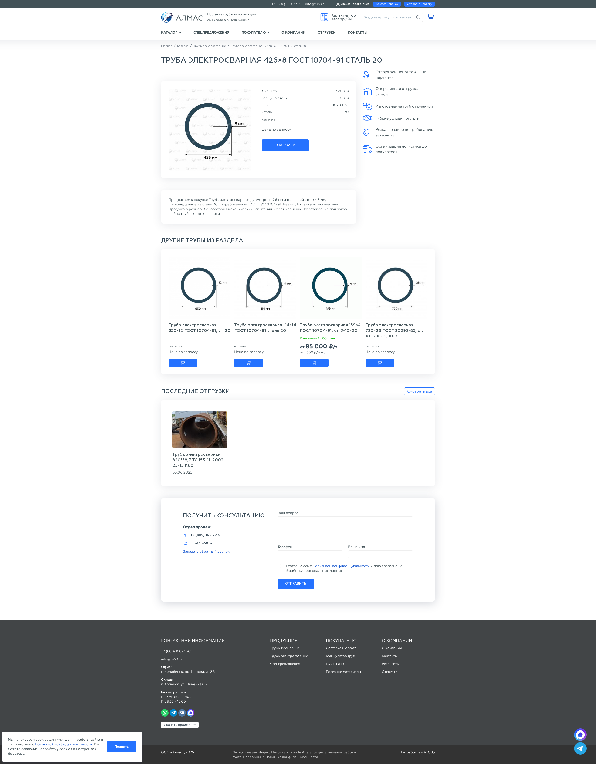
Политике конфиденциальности (291, 757)
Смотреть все (419, 391)
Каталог (169, 32)
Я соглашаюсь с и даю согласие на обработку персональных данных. (343, 568)
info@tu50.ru (315, 4)
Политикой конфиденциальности (341, 566)
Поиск (418, 17)
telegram (173, 713)
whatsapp (165, 713)
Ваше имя (356, 547)
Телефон (285, 547)
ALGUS (429, 752)
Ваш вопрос (288, 513)
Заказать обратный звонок (206, 551)
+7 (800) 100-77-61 (286, 4)
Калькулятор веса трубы (343, 17)
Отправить (295, 583)
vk (182, 713)
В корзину (285, 145)
